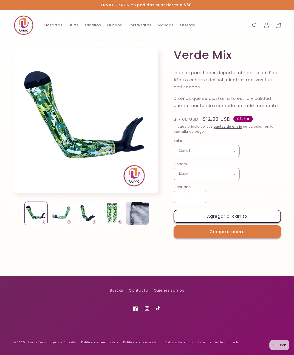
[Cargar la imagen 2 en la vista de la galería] (61, 213)
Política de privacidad (141, 342)
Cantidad (182, 186)
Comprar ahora (227, 231)
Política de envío (179, 342)
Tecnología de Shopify (57, 342)
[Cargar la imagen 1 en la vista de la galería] (36, 213)
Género (180, 163)
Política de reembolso (99, 342)
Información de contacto (219, 342)
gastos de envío (228, 126)
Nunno (32, 342)
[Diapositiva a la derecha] (155, 213)
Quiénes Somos (169, 290)
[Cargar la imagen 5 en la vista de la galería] (137, 213)
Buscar (116, 290)
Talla (178, 140)
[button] (255, 25)
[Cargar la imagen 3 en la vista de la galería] (86, 213)
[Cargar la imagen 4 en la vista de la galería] (112, 213)
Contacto (138, 290)
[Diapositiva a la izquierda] (18, 213)
